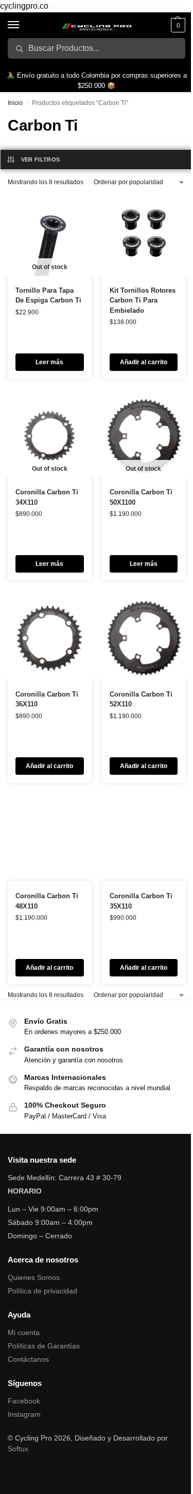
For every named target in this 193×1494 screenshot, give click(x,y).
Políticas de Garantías (44, 1346)
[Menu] (23, 25)
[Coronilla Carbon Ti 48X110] (50, 840)
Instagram (24, 1414)
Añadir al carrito (143, 362)
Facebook (24, 1401)
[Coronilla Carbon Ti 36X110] (50, 638)
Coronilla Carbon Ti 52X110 (141, 699)
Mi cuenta (24, 1332)
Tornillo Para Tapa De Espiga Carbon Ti (48, 296)
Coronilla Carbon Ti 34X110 (46, 497)
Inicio (15, 102)
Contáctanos (28, 1359)
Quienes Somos (34, 1277)
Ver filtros (40, 159)
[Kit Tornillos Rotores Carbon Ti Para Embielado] (144, 234)
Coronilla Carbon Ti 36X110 (46, 699)
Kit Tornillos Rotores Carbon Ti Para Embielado (143, 300)
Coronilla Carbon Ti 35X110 (141, 901)
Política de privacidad (42, 1291)
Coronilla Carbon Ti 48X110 (46, 901)
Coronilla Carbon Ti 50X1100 (141, 497)
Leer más (49, 362)
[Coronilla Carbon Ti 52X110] (144, 638)
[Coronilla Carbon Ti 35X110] (144, 840)
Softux (18, 1449)
